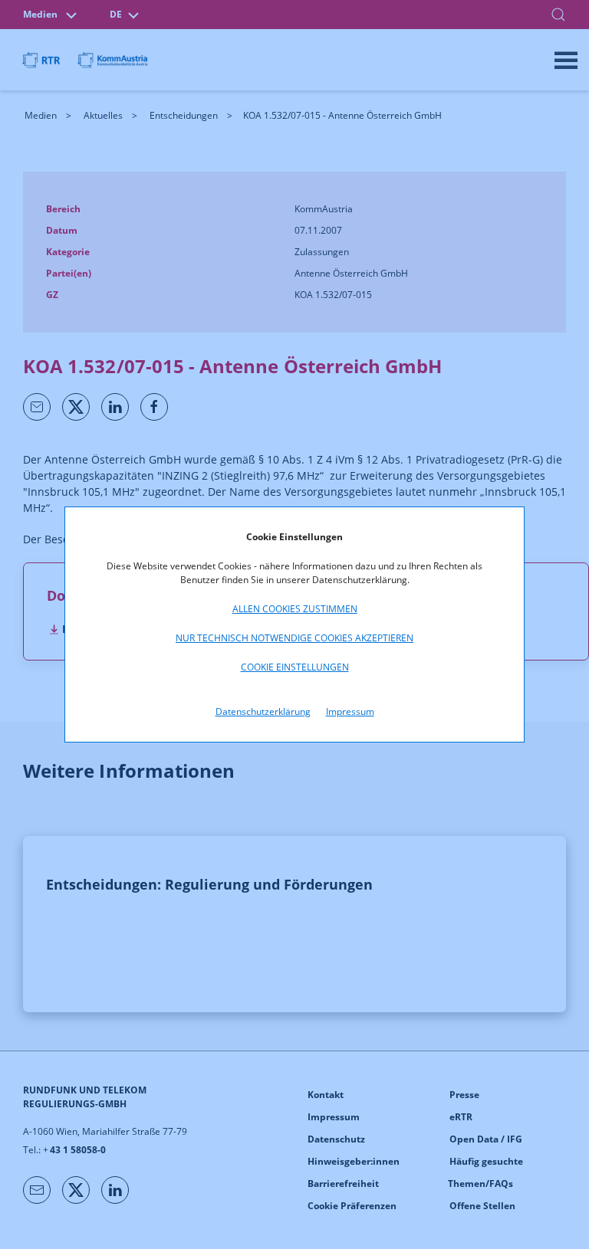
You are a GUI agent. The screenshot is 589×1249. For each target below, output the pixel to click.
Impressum (350, 711)
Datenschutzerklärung (263, 711)
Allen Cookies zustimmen (294, 608)
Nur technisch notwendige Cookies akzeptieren (294, 637)
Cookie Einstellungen (295, 667)
